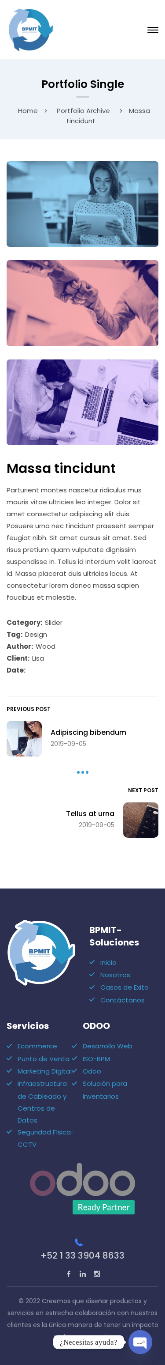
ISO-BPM (96, 1058)
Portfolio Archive (83, 110)
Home (28, 110)
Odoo (92, 1071)
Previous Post (29, 709)
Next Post (143, 790)
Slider (53, 622)
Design (36, 634)
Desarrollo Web (107, 1046)
